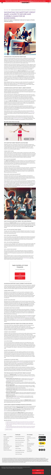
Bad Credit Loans (6, 440)
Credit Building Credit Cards (19, 452)
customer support (16, 397)
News (28, 439)
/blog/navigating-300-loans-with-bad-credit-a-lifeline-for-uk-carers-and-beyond (20, 426)
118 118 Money (21, 84)
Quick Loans (5, 443)
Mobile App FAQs (41, 446)
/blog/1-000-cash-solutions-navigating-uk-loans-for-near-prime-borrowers (19, 422)
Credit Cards (20, 277)
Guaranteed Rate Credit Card (20, 436)
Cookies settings (38, 467)
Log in (49, 2)
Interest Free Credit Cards (19, 442)
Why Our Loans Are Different (8, 436)
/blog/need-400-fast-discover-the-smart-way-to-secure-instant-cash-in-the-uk (20, 427)
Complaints (29, 448)
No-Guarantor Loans (7, 447)
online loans (21, 118)
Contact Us (29, 436)
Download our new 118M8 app (26, 1)
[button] (50, 1)
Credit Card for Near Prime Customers (19, 446)
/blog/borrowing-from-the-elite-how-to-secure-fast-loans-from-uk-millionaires (20, 421)
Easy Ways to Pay (6, 448)
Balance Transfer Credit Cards (20, 440)
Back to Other (9, 429)
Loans (20, 274)
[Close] (49, 470)
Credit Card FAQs (18, 448)
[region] (25, 470)
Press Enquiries (29, 451)
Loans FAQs (5, 439)
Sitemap (28, 447)
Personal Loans (6, 444)
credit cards (16, 118)
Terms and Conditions (30, 444)
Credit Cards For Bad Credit (19, 438)
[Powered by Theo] (42, 443)
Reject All (38, 470)
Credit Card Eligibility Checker (20, 450)
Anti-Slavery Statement (30, 443)
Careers (28, 440)
